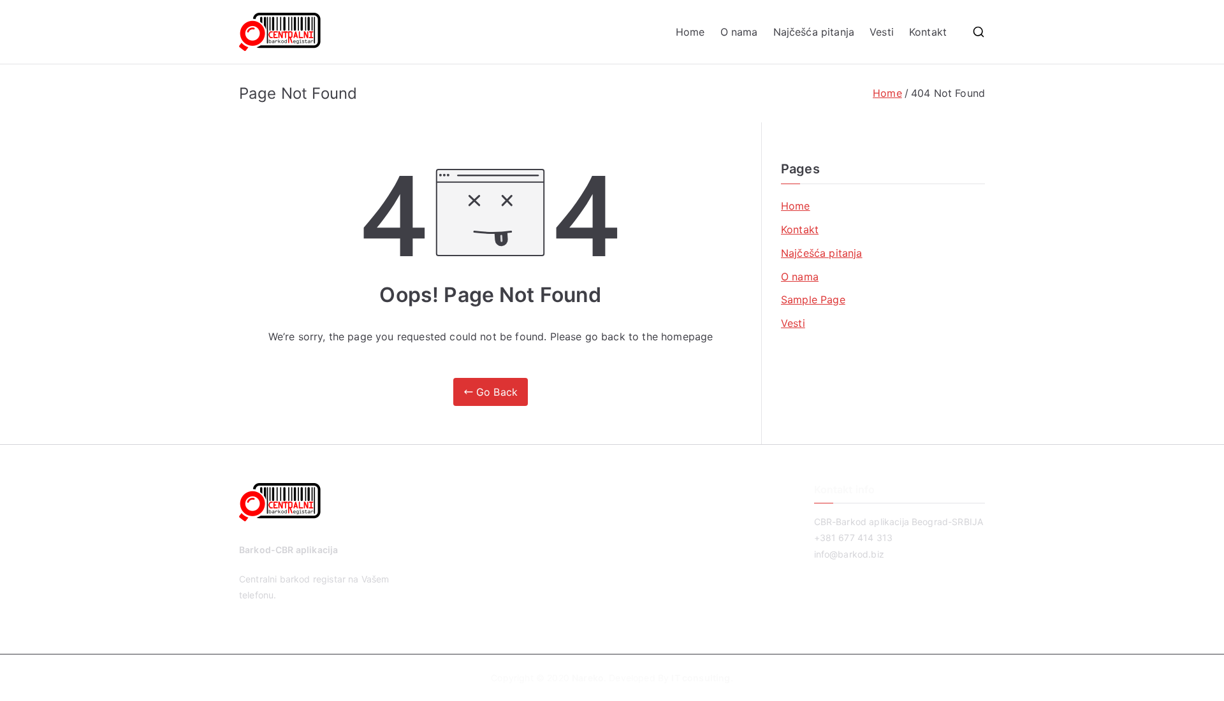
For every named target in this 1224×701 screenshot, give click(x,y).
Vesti (882, 31)
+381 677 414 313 (853, 537)
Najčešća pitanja (814, 31)
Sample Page (813, 299)
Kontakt (928, 31)
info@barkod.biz (849, 554)
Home (690, 31)
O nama (739, 31)
